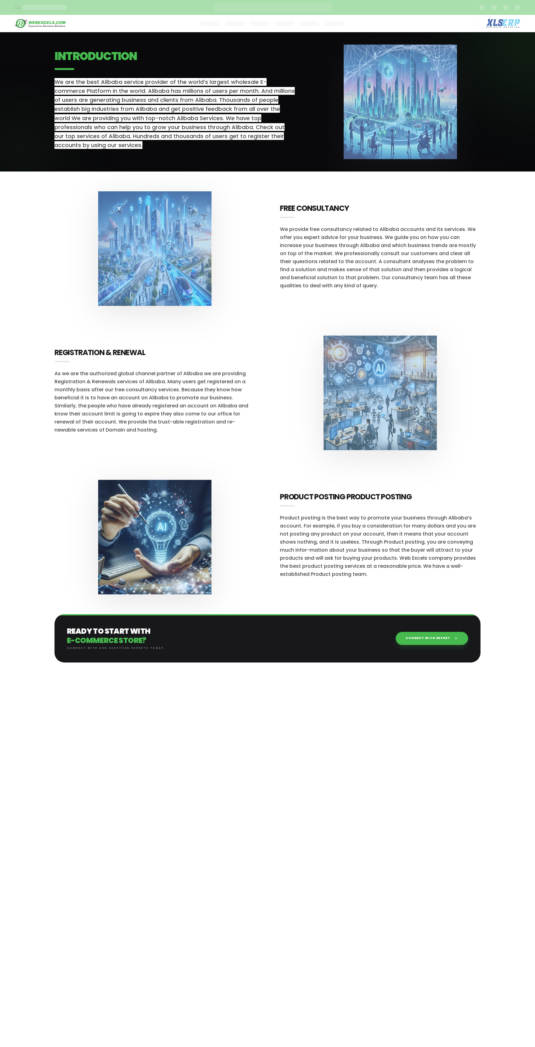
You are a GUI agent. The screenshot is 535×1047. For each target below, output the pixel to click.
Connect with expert (428, 638)
